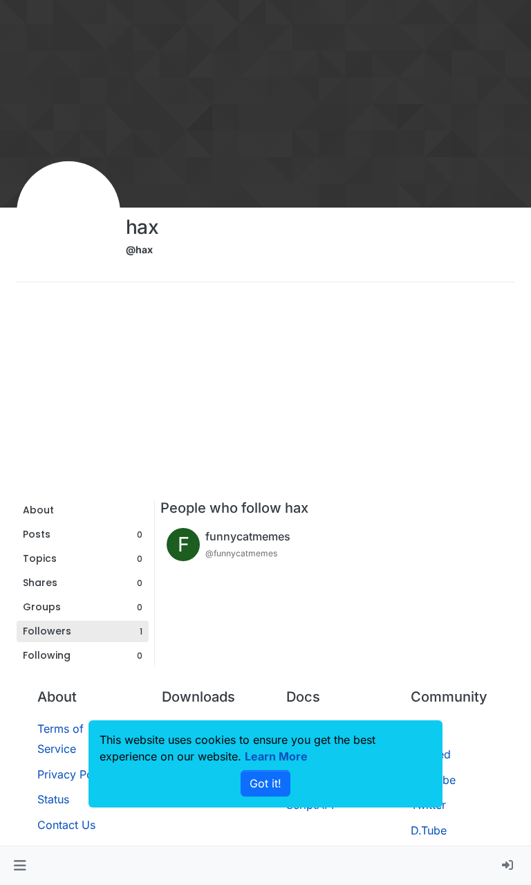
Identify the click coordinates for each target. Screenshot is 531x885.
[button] (20, 865)
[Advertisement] (265, 396)
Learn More (276, 756)
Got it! (265, 783)
